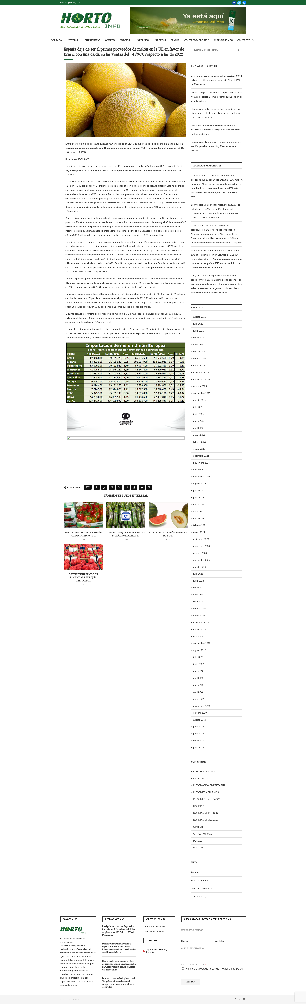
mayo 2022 (199, 671)
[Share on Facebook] (97, 487)
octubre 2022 (200, 636)
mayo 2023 (199, 587)
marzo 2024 (199, 518)
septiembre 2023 (201, 560)
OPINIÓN (110, 40)
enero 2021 (199, 699)
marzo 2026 (199, 351)
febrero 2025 (199, 442)
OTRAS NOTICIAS (202, 834)
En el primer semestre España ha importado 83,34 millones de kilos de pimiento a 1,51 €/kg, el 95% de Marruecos (216, 80)
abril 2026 (198, 344)
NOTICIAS (72, 40)
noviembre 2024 (201, 462)
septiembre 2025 (201, 393)
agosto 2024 (199, 483)
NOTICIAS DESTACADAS (206, 820)
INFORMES (143, 40)
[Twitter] (239, 3)
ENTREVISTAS (92, 40)
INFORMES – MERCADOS (206, 799)
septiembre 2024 (201, 476)
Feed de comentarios (201, 888)
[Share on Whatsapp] (119, 487)
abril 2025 (198, 428)
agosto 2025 (199, 400)
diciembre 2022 (201, 622)
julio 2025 (198, 407)
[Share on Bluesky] (142, 487)
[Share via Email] (149, 487)
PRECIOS (125, 40)
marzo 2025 (199, 435)
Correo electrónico (193, 948)
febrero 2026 (199, 358)
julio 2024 (198, 490)
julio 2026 (198, 324)
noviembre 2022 (201, 629)
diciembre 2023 (201, 539)
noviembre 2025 (201, 379)
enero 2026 (199, 365)
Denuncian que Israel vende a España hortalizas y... (126, 534)
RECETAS (160, 40)
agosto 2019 (199, 719)
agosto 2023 (199, 567)
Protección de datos (193, 964)
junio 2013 (198, 747)
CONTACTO (243, 40)
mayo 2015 (199, 740)
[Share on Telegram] (127, 487)
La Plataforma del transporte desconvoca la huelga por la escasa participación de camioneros (214, 213)
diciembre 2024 (201, 455)
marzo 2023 (199, 601)
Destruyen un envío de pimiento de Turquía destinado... (83, 577)
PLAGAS (175, 40)
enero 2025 (199, 449)
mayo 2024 (199, 504)
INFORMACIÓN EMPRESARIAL (209, 785)
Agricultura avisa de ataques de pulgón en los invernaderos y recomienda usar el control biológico (216, 288)
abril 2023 (198, 594)
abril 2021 (198, 692)
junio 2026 (198, 331)
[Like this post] (88, 487)
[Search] (253, 40)
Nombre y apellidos (192, 930)
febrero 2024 (199, 525)
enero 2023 (199, 615)
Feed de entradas (200, 880)
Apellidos (219, 941)
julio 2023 (198, 574)
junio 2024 (198, 497)
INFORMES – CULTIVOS (206, 792)
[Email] (244, 3)
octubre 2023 (200, 553)
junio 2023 (198, 581)
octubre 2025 (200, 386)
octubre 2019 (200, 712)
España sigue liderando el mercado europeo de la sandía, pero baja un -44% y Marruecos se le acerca (216, 146)
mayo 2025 (199, 421)
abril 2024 (198, 511)
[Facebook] (234, 3)
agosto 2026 (199, 316)
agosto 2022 (199, 650)
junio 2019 (198, 726)
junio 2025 (198, 414)
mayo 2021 (199, 685)
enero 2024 (199, 532)
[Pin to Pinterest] (112, 487)
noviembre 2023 (201, 546)
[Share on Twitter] (104, 487)
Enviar (190, 981)
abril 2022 (198, 678)
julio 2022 (198, 657)
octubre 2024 (200, 469)
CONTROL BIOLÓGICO (196, 40)
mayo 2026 (199, 337)
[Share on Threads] (134, 487)
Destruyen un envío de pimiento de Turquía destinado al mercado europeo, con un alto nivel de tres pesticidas (215, 129)
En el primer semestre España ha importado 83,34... (83, 534)
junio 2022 (198, 664)
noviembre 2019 (201, 706)
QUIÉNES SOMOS (223, 40)
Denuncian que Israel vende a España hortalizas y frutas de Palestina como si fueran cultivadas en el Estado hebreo (216, 96)
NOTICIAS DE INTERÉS (205, 813)
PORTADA (56, 40)
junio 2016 (198, 733)
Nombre (184, 941)
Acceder (195, 872)
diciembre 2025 (201, 372)
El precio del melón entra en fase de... (168, 534)
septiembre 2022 (201, 643)
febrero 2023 (199, 608)
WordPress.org (198, 896)
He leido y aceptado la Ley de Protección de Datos (214, 968)
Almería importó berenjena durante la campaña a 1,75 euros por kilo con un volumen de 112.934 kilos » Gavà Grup (216, 254)
